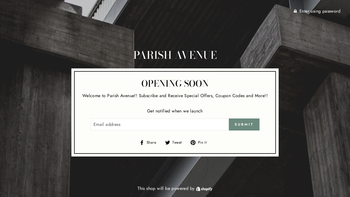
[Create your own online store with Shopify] (204, 188)
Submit (244, 124)
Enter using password (319, 11)
